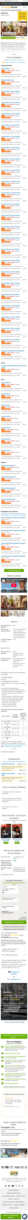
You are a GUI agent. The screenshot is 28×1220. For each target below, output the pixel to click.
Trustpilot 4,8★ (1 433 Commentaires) (12, 3)
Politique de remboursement (13, 1193)
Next (24, 603)
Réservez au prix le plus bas (8, 37)
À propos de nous (20, 1196)
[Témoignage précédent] (2, 1105)
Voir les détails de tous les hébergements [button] (14, 761)
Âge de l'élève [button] (5, 648)
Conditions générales (13, 1190)
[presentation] (6, 24)
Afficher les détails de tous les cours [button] (15, 60)
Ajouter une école (14, 1207)
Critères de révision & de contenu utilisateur (13, 1202)
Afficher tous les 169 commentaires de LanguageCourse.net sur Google (10, 1144)
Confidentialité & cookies (8, 1196)
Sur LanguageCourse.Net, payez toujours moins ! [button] (14, 883)
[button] (1, 1)
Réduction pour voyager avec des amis (14, 929)
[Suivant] (25, 37)
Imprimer (16, 1199)
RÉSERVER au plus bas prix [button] (14, 922)
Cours (17, 37)
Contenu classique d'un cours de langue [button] (15, 62)
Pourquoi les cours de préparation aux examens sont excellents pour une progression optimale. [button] (13, 514)
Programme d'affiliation (19, 1204)
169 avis (21, 935)
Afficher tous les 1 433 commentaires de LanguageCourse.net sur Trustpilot (11, 1134)
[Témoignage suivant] (25, 1105)
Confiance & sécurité (7, 1204)
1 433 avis (15, 937)
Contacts (10, 1199)
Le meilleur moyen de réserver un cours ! (14, 926)
